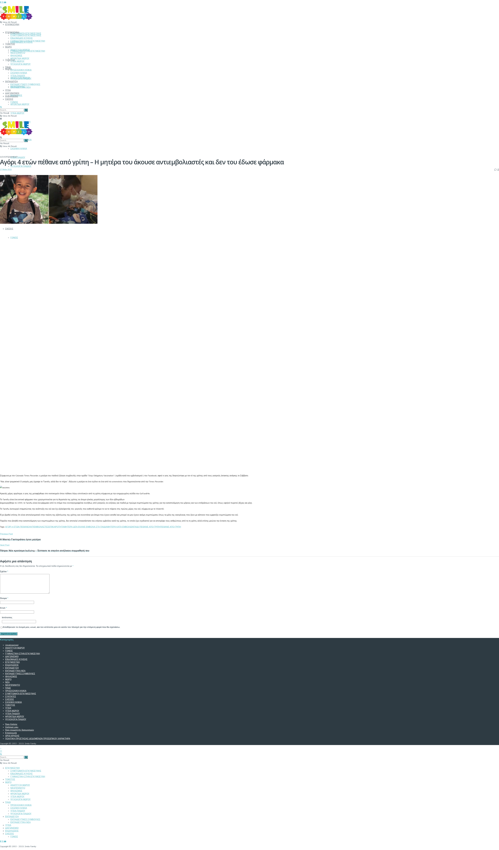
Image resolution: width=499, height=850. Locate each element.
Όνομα (4, 598)
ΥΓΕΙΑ (8, 90)
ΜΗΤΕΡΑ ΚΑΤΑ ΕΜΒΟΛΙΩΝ (120, 526)
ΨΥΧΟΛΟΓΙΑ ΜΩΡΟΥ (20, 64)
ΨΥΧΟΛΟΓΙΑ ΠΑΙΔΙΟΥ (20, 166)
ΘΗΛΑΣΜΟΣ (16, 55)
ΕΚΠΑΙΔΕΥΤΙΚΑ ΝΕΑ (20, 87)
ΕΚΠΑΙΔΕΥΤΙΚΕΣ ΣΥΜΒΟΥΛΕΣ (25, 84)
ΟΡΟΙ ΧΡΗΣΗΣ (12, 735)
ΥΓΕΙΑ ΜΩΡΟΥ (17, 113)
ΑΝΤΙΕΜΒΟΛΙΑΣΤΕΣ (39, 526)
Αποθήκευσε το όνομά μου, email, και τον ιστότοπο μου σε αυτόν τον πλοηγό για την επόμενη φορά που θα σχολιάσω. (61, 627)
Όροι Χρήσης (11, 724)
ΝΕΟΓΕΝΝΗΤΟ (17, 52)
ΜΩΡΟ (8, 46)
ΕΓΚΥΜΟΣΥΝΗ (12, 24)
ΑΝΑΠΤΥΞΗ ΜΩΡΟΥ (20, 49)
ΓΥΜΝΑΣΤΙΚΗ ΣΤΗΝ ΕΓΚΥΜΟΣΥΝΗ (27, 41)
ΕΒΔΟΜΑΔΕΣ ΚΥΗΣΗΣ (21, 38)
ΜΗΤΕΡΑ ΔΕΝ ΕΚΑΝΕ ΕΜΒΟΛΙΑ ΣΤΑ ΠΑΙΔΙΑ (85, 526)
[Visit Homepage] (16, 18)
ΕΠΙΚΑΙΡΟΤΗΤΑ (56, 526)
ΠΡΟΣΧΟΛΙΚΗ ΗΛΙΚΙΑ (21, 70)
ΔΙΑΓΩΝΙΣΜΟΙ (12, 93)
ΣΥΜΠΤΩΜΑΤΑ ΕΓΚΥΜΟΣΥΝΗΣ (25, 33)
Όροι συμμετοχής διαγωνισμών (19, 730)
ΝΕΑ (7, 682)
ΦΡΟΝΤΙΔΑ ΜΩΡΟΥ (19, 104)
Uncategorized (11, 645)
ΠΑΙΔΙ (8, 67)
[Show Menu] (1, 118)
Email (3, 608)
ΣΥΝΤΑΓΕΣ (10, 696)
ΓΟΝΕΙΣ (14, 237)
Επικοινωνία (11, 733)
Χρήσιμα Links (11, 727)
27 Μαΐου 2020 (6, 169)
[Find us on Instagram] (3, 2)
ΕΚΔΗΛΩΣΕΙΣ (11, 96)
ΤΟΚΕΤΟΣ (10, 59)
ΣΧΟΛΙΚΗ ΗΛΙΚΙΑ (18, 148)
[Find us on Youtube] (5, 2)
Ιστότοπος (7, 617)
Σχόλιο (4, 571)
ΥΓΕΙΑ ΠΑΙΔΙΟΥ (17, 157)
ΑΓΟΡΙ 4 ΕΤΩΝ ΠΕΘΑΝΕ (17, 526)
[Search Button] (1, 107)
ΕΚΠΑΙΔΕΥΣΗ (11, 81)
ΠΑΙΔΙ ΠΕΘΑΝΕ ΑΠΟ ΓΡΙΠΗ (146, 526)
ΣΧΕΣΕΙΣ (9, 228)
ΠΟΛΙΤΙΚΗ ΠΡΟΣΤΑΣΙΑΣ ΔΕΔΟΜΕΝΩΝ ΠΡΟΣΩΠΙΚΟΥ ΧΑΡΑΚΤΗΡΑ (37, 738)
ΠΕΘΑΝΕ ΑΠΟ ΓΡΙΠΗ (170, 526)
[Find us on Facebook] (1, 2)
